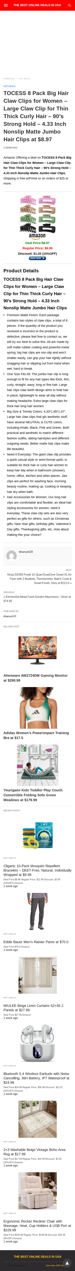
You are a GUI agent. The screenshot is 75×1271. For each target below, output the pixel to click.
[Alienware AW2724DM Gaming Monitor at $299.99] (37, 650)
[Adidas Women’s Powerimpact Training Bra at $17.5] (37, 708)
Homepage (9, 79)
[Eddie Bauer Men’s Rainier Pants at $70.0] (37, 911)
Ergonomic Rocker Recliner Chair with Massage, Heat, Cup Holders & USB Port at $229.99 (37, 1225)
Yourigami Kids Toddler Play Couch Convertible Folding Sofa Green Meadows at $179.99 (32, 795)
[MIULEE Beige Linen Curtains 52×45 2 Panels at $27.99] (37, 975)
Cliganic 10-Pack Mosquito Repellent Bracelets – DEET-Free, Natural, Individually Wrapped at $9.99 (37, 870)
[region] (37, 41)
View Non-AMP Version (57, 1266)
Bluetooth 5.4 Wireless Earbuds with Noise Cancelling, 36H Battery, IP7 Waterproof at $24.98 (36, 1078)
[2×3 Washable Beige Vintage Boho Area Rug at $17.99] (37, 1119)
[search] (70, 5)
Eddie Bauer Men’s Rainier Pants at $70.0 (35, 942)
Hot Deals (25, 79)
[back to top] (67, 1263)
